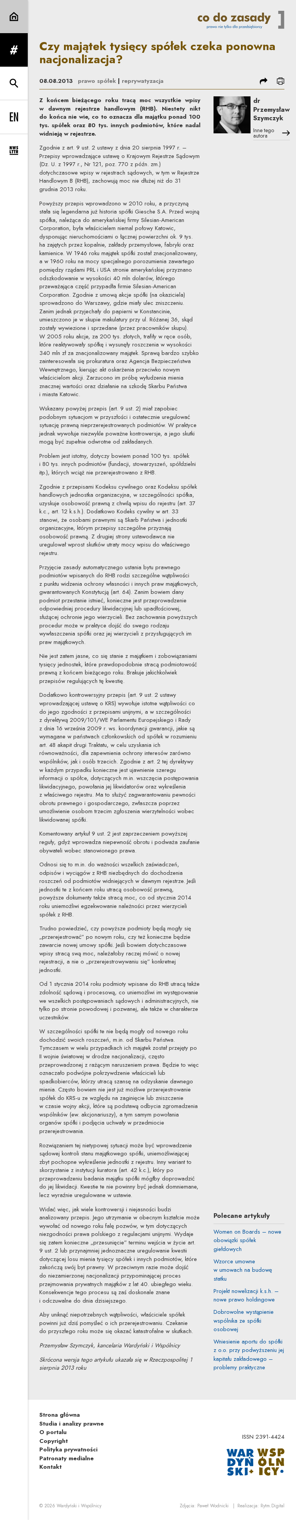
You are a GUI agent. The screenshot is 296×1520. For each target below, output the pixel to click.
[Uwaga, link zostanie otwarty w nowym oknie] (255, 1461)
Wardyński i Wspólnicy (79, 1505)
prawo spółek (97, 81)
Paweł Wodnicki (213, 1505)
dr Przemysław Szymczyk (271, 109)
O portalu (53, 1432)
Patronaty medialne (66, 1458)
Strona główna (59, 1415)
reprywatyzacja (142, 81)
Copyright (53, 1441)
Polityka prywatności (68, 1449)
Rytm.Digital (272, 1505)
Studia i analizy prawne (71, 1423)
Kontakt (50, 1467)
